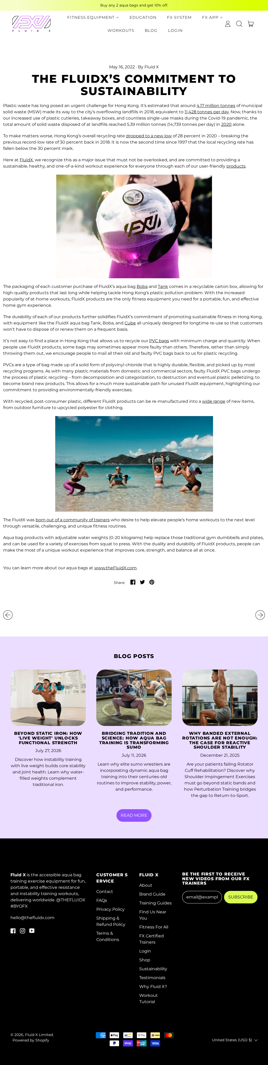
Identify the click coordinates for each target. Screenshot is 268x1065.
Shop (144, 959)
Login (145, 951)
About (145, 885)
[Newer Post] (260, 615)
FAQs (101, 900)
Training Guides (155, 903)
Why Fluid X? (153, 986)
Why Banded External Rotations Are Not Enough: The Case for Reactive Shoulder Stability (220, 740)
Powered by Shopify (31, 1040)
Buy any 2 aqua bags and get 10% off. (134, 5)
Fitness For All (153, 927)
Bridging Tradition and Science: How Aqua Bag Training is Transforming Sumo (134, 740)
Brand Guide (152, 894)
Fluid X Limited (39, 1034)
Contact (104, 891)
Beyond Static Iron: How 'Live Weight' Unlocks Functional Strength (48, 738)
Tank (163, 286)
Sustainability (153, 968)
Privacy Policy (110, 909)
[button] (239, 24)
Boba (142, 286)
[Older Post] (8, 615)
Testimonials (152, 977)
